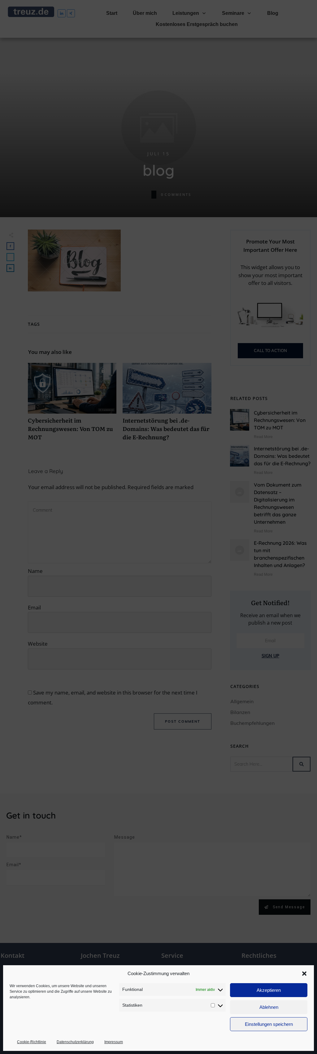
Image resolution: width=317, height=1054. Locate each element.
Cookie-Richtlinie (31, 1042)
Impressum (113, 1042)
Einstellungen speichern (269, 1024)
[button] (304, 973)
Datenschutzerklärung (75, 1042)
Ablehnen (268, 1007)
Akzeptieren (269, 990)
